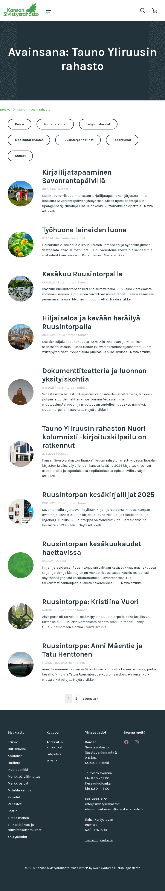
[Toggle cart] (154, 10)
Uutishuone (17, 749)
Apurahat (15, 756)
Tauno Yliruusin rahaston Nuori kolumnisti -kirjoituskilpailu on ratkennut (94, 436)
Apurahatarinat (55, 124)
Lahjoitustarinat (98, 124)
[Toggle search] (142, 10)
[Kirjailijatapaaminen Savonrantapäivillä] (21, 193)
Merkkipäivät (18, 783)
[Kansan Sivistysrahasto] (21, 10)
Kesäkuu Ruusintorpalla (82, 274)
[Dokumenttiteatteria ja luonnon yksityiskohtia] (21, 392)
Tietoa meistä (18, 818)
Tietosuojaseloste (99, 840)
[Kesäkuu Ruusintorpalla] (21, 288)
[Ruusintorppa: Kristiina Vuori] (21, 616)
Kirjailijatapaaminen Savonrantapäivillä (77, 176)
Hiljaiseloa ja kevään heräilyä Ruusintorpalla (91, 322)
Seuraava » (90, 698)
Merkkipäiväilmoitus (24, 776)
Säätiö (12, 811)
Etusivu (5, 109)
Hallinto (14, 763)
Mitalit (51, 761)
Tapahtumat (122, 140)
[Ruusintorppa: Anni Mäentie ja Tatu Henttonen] (21, 664)
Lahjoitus (53, 754)
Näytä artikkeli (115, 255)
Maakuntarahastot (29, 140)
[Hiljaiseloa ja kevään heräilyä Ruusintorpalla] (21, 336)
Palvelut (14, 797)
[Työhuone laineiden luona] (21, 244)
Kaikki (19, 124)
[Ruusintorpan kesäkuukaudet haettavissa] (21, 565)
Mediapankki (18, 770)
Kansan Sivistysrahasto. (53, 868)
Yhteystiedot (17, 837)
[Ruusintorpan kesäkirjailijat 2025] (21, 511)
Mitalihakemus (19, 790)
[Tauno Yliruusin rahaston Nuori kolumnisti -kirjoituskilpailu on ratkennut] (21, 454)
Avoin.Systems (103, 868)
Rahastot (14, 804)
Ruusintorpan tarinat (78, 140)
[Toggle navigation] (48, 10)
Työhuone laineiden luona (84, 230)
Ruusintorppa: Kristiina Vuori (90, 602)
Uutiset (20, 156)
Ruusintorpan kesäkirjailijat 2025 (98, 495)
